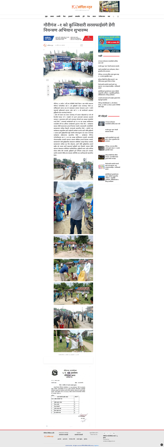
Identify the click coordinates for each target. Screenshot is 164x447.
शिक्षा (88, 16)
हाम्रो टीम (59, 439)
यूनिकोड (85, 439)
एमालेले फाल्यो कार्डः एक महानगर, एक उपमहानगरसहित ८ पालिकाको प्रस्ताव (109, 86)
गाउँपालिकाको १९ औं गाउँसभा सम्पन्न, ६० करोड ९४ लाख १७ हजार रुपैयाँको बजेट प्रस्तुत (109, 104)
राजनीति (58, 16)
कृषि (83, 16)
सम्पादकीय (77, 16)
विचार (64, 16)
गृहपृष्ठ (46, 16)
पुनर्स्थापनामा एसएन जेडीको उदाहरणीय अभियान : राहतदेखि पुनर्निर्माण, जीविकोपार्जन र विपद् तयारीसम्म (109, 93)
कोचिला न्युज (50, 45)
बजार (109, 16)
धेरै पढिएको (102, 116)
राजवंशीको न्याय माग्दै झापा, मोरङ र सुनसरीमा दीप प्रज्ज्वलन (108, 70)
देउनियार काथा (102, 16)
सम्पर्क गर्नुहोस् (79, 439)
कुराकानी (70, 16)
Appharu (96, 445)
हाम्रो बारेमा (65, 439)
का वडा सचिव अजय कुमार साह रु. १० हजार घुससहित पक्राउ (108, 75)
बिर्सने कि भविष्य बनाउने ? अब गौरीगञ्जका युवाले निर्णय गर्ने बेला (107, 80)
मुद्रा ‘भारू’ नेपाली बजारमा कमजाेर (108, 66)
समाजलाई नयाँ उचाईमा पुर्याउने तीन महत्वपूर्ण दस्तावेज (109, 99)
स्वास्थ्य (94, 16)
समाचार (52, 16)
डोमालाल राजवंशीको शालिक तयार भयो (108, 62)
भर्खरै (100, 56)
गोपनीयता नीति (72, 439)
